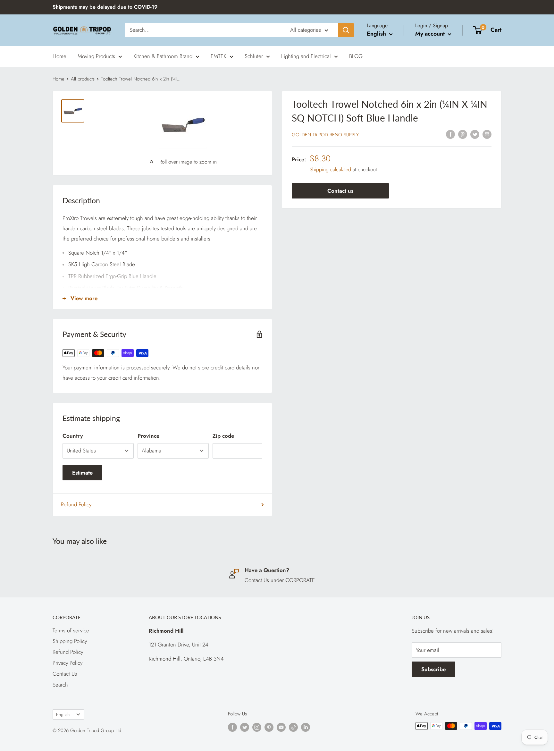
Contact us (340, 191)
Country (73, 436)
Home (59, 56)
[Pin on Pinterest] (462, 134)
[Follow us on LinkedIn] (305, 727)
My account (430, 34)
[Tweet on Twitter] (474, 134)
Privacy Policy (67, 663)
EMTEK (218, 56)
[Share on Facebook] (450, 134)
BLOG (356, 56)
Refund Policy (76, 504)
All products (83, 78)
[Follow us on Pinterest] (268, 727)
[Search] (346, 30)
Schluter (254, 56)
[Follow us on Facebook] (232, 727)
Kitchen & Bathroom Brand (162, 56)
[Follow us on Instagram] (256, 727)
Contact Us (65, 674)
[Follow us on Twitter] (244, 727)
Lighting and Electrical (306, 56)
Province (148, 436)
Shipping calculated (330, 169)
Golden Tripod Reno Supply (325, 134)
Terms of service (71, 630)
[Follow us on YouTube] (281, 727)
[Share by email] (487, 134)
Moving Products (96, 56)
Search (60, 684)
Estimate (82, 473)
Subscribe (433, 669)
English (63, 714)
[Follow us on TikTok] (293, 727)
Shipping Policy (70, 641)
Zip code (223, 436)
